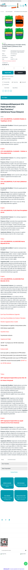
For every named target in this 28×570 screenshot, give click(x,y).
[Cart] (26, 6)
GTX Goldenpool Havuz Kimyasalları (17, 50)
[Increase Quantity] (24, 68)
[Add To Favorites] (5, 82)
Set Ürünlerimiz (14, 52)
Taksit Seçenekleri (6, 468)
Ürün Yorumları (5, 463)
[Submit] (25, 550)
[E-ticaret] (14, 568)
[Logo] (10, 5)
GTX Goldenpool (14, 53)
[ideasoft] (6, 569)
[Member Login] (23, 6)
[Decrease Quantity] (4, 68)
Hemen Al (20, 72)
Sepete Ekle (8, 72)
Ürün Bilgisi (4, 97)
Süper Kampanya (20, 52)
